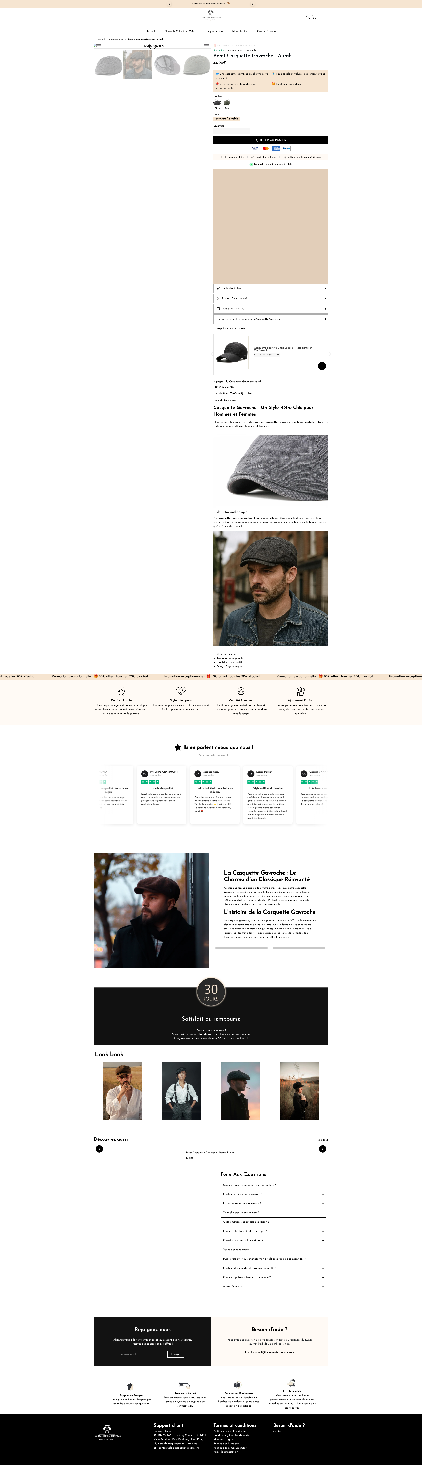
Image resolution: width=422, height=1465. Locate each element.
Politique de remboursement (230, 1448)
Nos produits (212, 31)
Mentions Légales (224, 1439)
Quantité (218, 126)
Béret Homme (116, 39)
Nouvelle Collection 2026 (180, 31)
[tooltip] (287, 3)
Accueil (151, 31)
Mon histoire (239, 31)
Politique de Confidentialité (229, 1431)
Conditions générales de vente (231, 1435)
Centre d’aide (265, 31)
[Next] (253, 4)
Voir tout (322, 1140)
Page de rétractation (225, 1452)
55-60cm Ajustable (227, 118)
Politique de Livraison (226, 1443)
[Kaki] (226, 102)
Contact (278, 1431)
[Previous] (169, 4)
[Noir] (217, 102)
